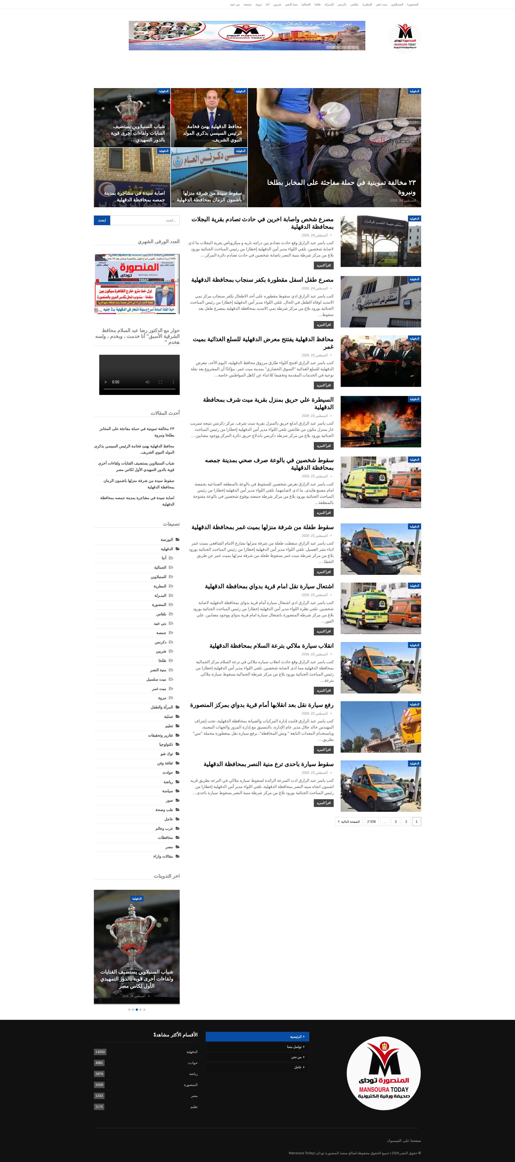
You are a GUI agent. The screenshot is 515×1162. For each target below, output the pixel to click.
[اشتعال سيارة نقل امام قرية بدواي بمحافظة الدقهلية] (381, 608)
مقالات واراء (163, 856)
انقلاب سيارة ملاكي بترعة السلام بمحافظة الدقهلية (271, 645)
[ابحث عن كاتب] (331, 235)
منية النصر (291, 4)
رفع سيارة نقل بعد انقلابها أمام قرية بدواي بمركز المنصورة (262, 704)
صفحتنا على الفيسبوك (404, 1140)
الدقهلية (363, 58)
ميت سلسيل (156, 679)
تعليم (169, 726)
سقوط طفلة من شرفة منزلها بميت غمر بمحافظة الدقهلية (263, 527)
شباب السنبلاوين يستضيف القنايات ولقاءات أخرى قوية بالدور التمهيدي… (138, 133)
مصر (200, 58)
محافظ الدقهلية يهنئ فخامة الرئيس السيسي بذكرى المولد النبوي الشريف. (212, 133)
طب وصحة (164, 810)
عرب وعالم (224, 58)
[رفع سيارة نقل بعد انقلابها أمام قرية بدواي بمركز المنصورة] (381, 727)
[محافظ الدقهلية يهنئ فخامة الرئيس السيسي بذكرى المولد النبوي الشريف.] (209, 118)
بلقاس (354, 4)
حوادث (298, 58)
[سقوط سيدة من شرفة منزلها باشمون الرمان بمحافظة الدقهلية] (209, 178)
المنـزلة (329, 4)
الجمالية (306, 4)
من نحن (296, 1057)
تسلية (168, 716)
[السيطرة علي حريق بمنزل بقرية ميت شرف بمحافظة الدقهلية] (381, 421)
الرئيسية (408, 58)
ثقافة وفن (165, 763)
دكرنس (342, 4)
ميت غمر (381, 4)
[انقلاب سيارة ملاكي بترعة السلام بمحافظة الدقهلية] (381, 667)
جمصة (248, 4)
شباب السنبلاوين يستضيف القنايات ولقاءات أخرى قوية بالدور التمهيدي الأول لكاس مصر (136, 979)
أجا (267, 4)
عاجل (386, 58)
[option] (137, 947)
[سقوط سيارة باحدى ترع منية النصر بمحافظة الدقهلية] (381, 786)
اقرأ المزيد (324, 265)
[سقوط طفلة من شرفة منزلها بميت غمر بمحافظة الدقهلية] (381, 549)
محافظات (274, 58)
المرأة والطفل (162, 707)
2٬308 (371, 822)
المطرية (367, 4)
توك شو (167, 754)
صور (169, 800)
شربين (277, 4)
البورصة (167, 539)
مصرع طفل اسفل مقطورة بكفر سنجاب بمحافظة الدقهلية (262, 279)
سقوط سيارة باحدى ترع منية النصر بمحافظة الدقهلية (269, 764)
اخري (131, 58)
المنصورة (412, 4)
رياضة (250, 58)
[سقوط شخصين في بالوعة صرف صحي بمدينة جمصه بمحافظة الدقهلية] (381, 482)
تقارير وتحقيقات (329, 58)
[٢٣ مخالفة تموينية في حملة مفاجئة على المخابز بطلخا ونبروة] (334, 148)
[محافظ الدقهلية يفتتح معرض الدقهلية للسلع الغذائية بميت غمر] (381, 361)
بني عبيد (235, 4)
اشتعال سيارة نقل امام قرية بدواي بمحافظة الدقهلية (269, 586)
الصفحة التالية (350, 822)
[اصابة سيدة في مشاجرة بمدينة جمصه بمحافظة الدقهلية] (132, 178)
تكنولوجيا (177, 58)
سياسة (153, 58)
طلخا (318, 4)
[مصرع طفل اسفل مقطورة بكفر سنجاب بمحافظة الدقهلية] (381, 301)
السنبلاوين (397, 4)
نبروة (259, 4)
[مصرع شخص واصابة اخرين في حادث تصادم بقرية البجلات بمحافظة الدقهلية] (381, 241)
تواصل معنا (294, 1047)
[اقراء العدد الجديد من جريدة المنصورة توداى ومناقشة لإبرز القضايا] (137, 284)
